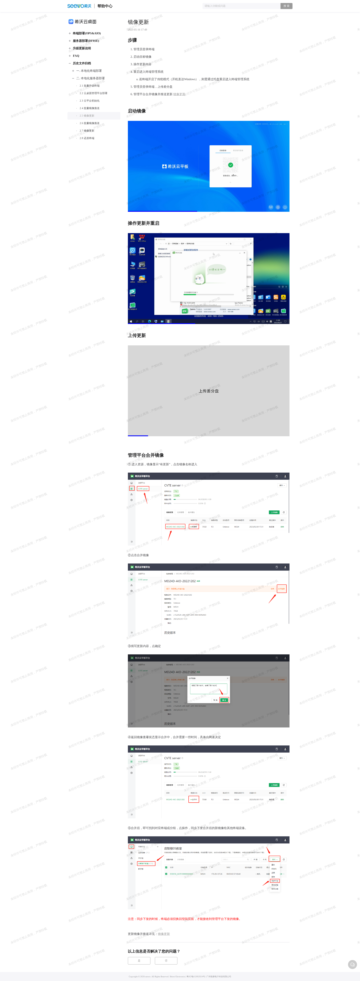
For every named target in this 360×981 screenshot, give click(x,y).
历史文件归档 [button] (82, 63)
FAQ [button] (76, 55)
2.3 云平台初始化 (90, 100)
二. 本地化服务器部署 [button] (90, 78)
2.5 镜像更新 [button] (87, 115)
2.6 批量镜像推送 (90, 123)
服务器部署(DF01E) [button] (86, 40)
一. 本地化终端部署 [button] (89, 70)
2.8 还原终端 (87, 138)
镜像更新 (179, 94)
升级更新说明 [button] (82, 48)
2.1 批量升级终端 (90, 85)
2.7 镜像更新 (87, 130)
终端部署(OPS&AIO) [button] (87, 33)
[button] (352, 964)
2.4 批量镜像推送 (90, 108)
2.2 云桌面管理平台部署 (93, 93)
